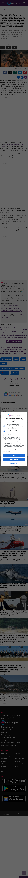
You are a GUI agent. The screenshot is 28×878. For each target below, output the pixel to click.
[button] (14, 435)
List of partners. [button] (19, 443)
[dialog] (14, 439)
